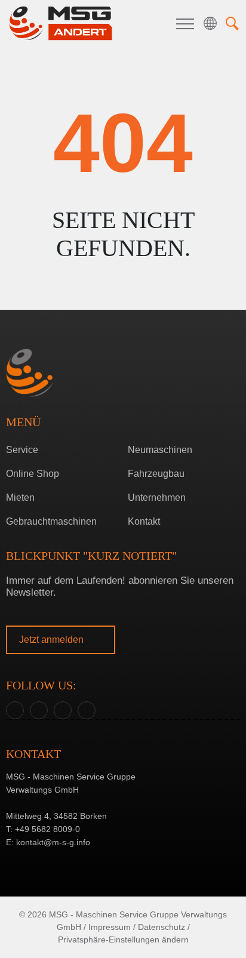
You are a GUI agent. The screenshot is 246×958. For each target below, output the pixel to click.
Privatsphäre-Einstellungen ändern (123, 939)
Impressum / (112, 927)
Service (22, 450)
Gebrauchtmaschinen (51, 521)
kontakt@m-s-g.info (53, 842)
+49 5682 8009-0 (47, 829)
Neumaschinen (160, 450)
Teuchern (120, 499)
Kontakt (144, 521)
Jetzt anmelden (52, 639)
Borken (120, 481)
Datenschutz (161, 927)
